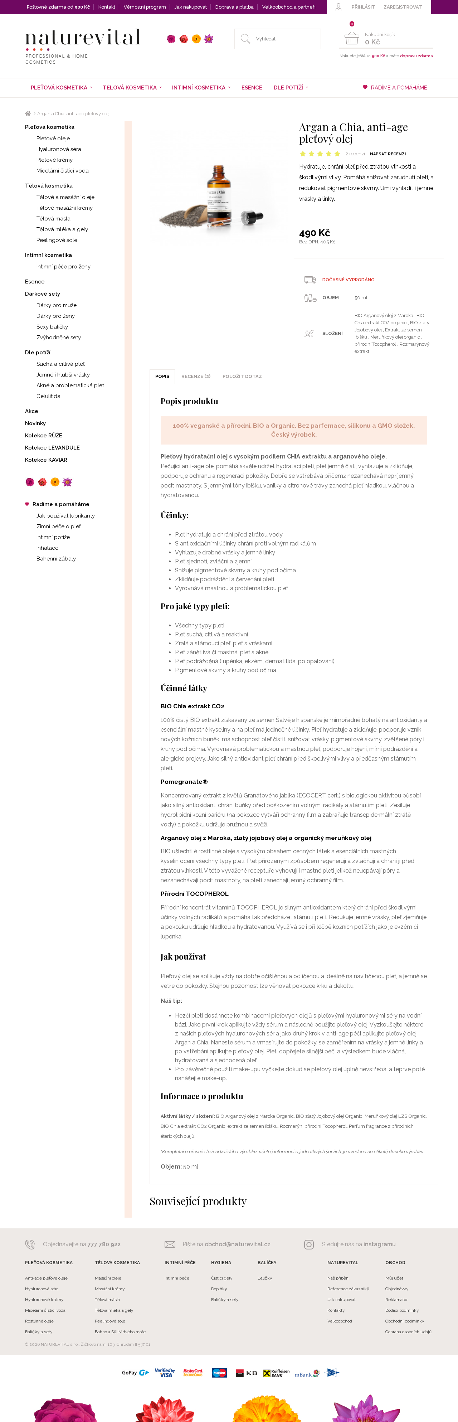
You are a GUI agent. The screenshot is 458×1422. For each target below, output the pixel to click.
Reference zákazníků (348, 1288)
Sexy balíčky (52, 327)
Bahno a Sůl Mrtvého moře (120, 1331)
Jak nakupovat (191, 7)
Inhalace (47, 548)
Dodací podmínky (402, 1310)
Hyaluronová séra (58, 149)
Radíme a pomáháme (61, 504)
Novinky (35, 423)
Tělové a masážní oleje (65, 197)
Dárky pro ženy (55, 316)
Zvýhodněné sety (58, 337)
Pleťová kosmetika (49, 127)
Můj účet (394, 1278)
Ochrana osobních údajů (408, 1331)
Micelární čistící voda (62, 171)
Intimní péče (177, 1278)
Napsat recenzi (388, 154)
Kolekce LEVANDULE (52, 448)
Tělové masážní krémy (64, 208)
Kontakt (106, 7)
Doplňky (219, 1288)
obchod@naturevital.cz (238, 1244)
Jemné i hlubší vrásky (63, 375)
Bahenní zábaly (56, 558)
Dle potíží (37, 352)
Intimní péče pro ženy (63, 266)
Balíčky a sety (39, 1331)
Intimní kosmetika (48, 255)
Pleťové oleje (53, 138)
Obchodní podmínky (404, 1321)
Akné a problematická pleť (70, 385)
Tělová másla (53, 218)
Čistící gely (222, 1278)
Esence (252, 87)
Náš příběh (338, 1278)
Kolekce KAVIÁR (46, 460)
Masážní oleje (108, 1278)
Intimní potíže (53, 537)
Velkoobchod (339, 1321)
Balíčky (265, 1278)
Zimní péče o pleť (58, 526)
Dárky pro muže (56, 305)
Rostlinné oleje (39, 1321)
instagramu (380, 1244)
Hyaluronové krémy (44, 1299)
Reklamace (396, 1299)
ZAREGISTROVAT (403, 7)
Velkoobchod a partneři (289, 7)
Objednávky (397, 1288)
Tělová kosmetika (49, 186)
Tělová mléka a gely (62, 229)
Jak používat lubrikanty (65, 516)
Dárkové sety (42, 294)
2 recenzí (355, 153)
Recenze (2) (195, 376)
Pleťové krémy (54, 160)
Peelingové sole (56, 240)
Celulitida (48, 396)
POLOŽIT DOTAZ (242, 376)
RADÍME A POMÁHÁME (399, 87)
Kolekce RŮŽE (43, 435)
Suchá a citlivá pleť (60, 364)
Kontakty (336, 1310)
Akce (31, 411)
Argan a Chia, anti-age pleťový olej (73, 113)
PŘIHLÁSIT (363, 7)
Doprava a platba (234, 7)
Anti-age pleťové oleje (46, 1278)
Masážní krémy (110, 1288)
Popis (162, 376)
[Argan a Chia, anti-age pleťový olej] (219, 187)
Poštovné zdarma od (58, 7)
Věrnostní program (145, 7)
